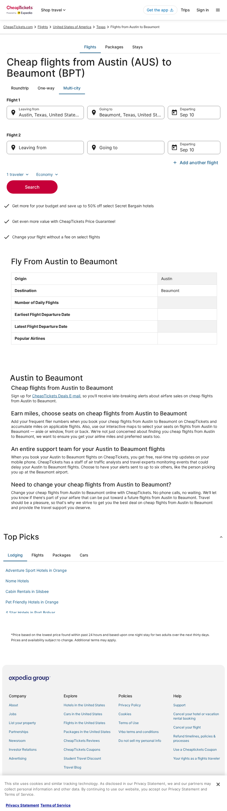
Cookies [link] (124, 714)
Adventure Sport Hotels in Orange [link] (36, 570)
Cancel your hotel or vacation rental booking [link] (196, 716)
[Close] (218, 784)
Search (32, 187)
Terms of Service (55, 805)
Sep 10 (187, 115)
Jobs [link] (12, 714)
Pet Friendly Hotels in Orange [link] (32, 602)
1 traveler (15, 174)
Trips (185, 10)
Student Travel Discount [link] (82, 758)
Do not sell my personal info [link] (139, 740)
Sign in (203, 10)
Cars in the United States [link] (83, 714)
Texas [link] (100, 27)
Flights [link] (43, 27)
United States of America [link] (72, 27)
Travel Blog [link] (72, 767)
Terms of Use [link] (128, 723)
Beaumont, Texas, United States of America (131, 115)
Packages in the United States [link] (87, 732)
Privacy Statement (22, 805)
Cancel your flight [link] (187, 727)
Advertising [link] (17, 758)
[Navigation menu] (218, 10)
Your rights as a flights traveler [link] (196, 758)
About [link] (13, 705)
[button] (113, 537)
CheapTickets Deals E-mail (56, 395)
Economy (44, 174)
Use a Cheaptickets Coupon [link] (195, 749)
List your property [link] (22, 723)
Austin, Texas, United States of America (51, 115)
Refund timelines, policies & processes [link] (194, 738)
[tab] (90, 47)
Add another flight (199, 162)
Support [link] (179, 705)
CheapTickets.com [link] (18, 27)
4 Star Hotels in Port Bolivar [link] (30, 612)
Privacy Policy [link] (129, 705)
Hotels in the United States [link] (84, 705)
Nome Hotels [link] (17, 580)
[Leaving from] (45, 147)
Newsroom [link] (17, 740)
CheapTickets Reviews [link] (82, 740)
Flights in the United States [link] (84, 723)
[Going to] (125, 147)
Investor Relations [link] (23, 749)
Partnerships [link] (18, 732)
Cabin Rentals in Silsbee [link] (27, 591)
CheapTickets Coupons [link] (82, 749)
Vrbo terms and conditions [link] (138, 732)
